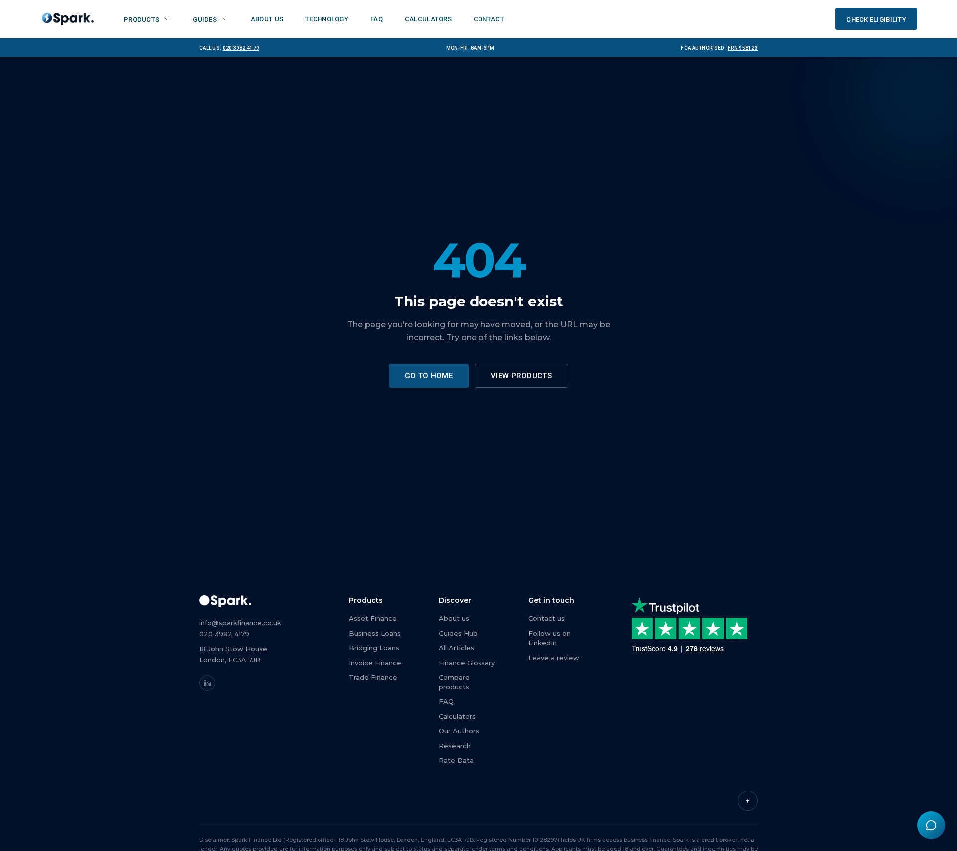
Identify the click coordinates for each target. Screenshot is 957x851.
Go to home (429, 375)
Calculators (457, 716)
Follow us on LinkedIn (549, 638)
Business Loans (375, 633)
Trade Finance (373, 677)
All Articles (456, 648)
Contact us (546, 618)
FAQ (446, 701)
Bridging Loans (374, 648)
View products (521, 375)
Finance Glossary (467, 663)
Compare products (454, 682)
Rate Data (456, 760)
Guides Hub (458, 633)
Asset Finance (373, 618)
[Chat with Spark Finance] (931, 825)
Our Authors (459, 731)
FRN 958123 (743, 47)
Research (455, 746)
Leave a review (553, 658)
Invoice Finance (375, 663)
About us (454, 618)
